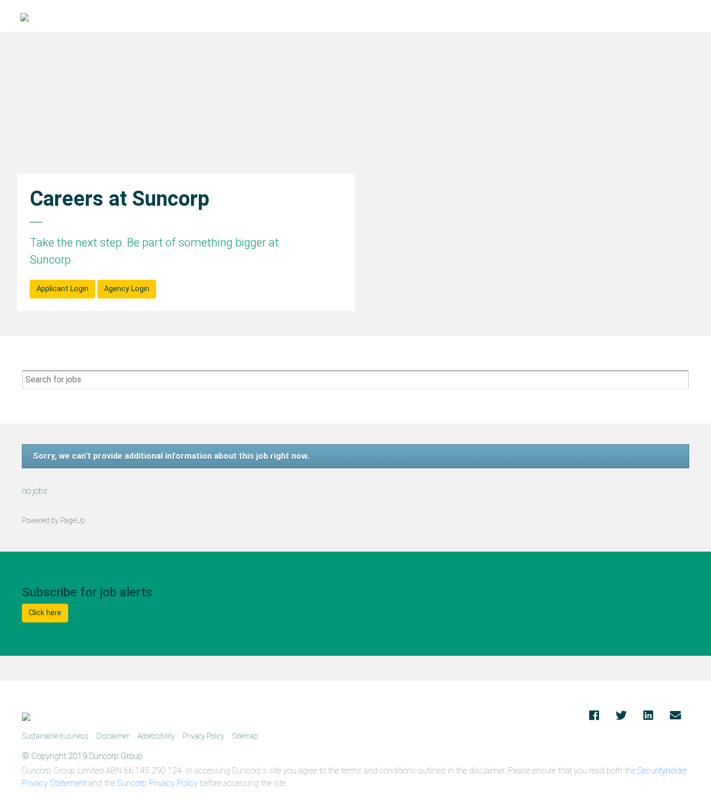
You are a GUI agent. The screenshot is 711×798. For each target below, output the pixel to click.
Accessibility (156, 736)
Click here (45, 612)
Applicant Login (62, 288)
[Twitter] (621, 716)
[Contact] (675, 716)
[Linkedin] (648, 716)
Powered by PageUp (53, 520)
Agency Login (126, 288)
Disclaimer (113, 736)
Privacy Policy (203, 736)
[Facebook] (594, 716)
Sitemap (245, 736)
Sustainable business (55, 736)
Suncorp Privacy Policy (157, 783)
